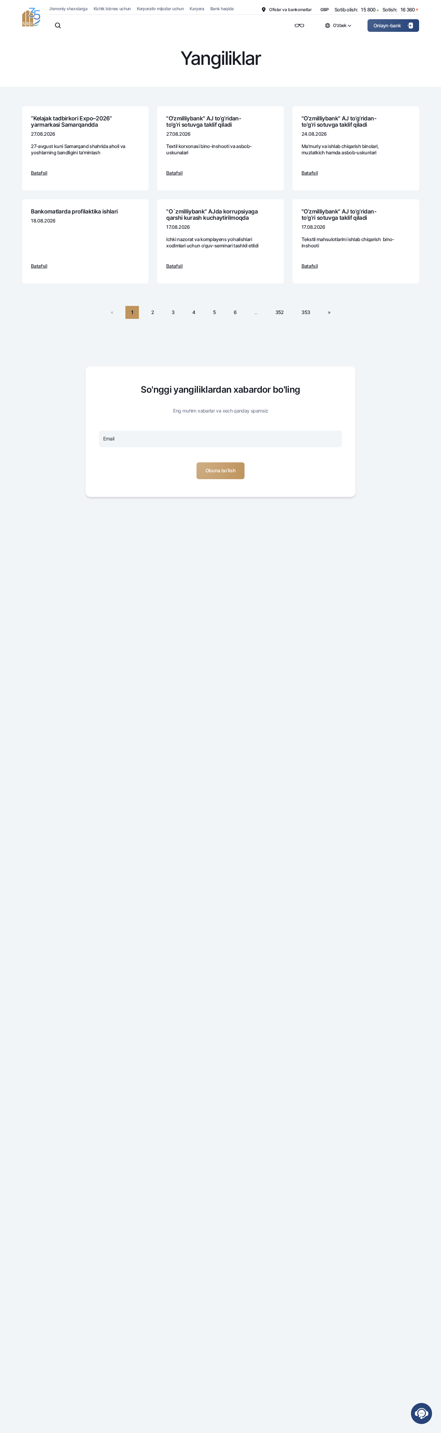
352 (279, 312)
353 (306, 312)
